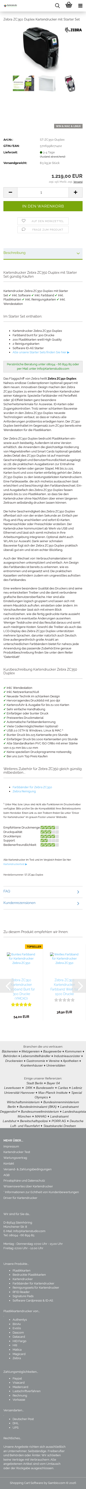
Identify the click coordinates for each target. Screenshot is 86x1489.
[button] (10, 192)
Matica (17, 1349)
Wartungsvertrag (15, 1157)
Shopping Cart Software (26, 1483)
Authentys (20, 1319)
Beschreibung (14, 253)
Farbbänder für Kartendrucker (33, 1283)
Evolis (17, 1328)
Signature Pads (23, 1296)
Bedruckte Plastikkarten (29, 1274)
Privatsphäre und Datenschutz (24, 1180)
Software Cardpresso (27, 1300)
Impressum (11, 1146)
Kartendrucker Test (16, 1152)
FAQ (6, 891)
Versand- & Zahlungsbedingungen (27, 1169)
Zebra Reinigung (24, 791)
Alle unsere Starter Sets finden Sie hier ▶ (41, 352)
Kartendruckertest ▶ (15, 864)
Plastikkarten (22, 1270)
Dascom (18, 1332)
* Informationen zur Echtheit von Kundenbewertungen (41, 1192)
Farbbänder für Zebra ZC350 (32, 787)
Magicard (19, 1354)
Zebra (17, 1358)
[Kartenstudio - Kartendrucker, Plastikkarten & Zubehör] (9, 6)
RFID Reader (21, 1292)
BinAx (17, 1324)
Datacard (19, 1336)
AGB (6, 1175)
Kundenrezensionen (19, 903)
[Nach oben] (73, 1482)
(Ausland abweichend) (52, 156)
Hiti (15, 1345)
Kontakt (8, 1163)
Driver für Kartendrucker (20, 1198)
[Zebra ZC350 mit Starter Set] (43, 60)
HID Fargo (19, 1341)
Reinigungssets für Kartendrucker (36, 1287)
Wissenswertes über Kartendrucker (28, 1186)
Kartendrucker (23, 1279)
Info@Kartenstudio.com (29, 1231)
